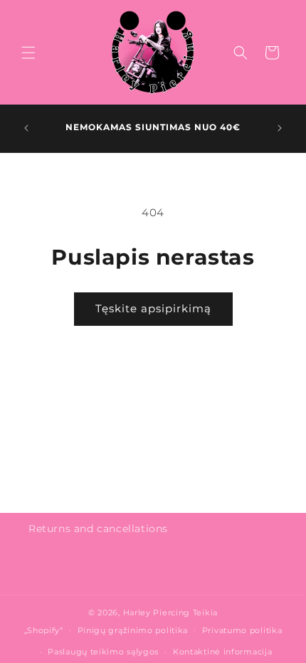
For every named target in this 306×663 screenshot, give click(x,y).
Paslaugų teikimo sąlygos (103, 652)
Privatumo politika (242, 630)
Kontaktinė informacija (222, 652)
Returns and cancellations (98, 528)
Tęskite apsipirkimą (153, 308)
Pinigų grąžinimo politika (133, 630)
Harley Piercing (157, 612)
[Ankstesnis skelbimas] (26, 128)
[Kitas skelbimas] (279, 128)
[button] (28, 52)
